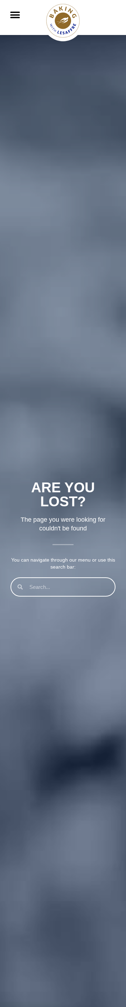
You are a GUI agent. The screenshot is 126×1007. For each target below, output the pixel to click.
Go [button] (106, 28)
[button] (15, 15)
